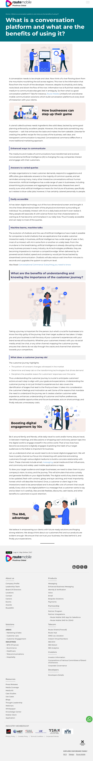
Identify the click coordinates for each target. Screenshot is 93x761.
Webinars (9, 706)
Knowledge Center (13, 712)
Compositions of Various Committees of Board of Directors (67, 661)
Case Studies (11, 694)
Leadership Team (13, 587)
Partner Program (55, 611)
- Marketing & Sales (13, 633)
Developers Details (56, 675)
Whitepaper (11, 709)
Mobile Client (11, 715)
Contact (9, 596)
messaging (48, 462)
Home (8, 14)
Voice (50, 593)
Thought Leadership (14, 703)
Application (10, 718)
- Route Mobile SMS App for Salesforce (65, 617)
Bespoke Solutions (56, 599)
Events (8, 602)
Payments (52, 602)
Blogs (8, 700)
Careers (9, 599)
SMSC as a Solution (56, 636)
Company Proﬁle (12, 584)
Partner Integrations (56, 614)
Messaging (52, 584)
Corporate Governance (57, 666)
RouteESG (10, 608)
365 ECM (51, 642)
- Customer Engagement (16, 639)
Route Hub (52, 633)
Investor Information (56, 657)
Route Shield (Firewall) (57, 630)
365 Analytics (53, 648)
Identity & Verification (57, 590)
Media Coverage (12, 687)
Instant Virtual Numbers (58, 639)
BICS (65, 754)
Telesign (71, 754)
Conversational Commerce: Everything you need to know (45, 265)
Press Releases (12, 684)
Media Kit (9, 690)
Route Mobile (53, 94)
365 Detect (52, 645)
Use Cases (10, 697)
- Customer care (12, 636)
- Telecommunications (15, 654)
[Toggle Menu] (88, 2)
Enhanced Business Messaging (61, 587)
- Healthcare (11, 651)
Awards (9, 605)
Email (50, 596)
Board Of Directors (13, 590)
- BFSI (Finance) (12, 645)
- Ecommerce (11, 648)
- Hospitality (10, 657)
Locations (9, 593)
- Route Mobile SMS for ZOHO (61, 620)
